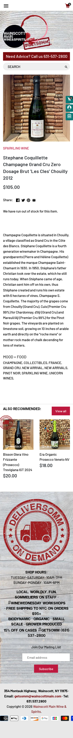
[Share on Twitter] (23, 199)
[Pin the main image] (28, 199)
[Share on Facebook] (17, 199)
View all (60, 411)
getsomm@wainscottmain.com (37, 696)
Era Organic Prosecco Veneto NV (54, 457)
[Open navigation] (6, 6)
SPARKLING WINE (16, 148)
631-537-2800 (55, 56)
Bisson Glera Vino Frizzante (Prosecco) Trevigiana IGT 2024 (17, 462)
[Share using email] (34, 199)
